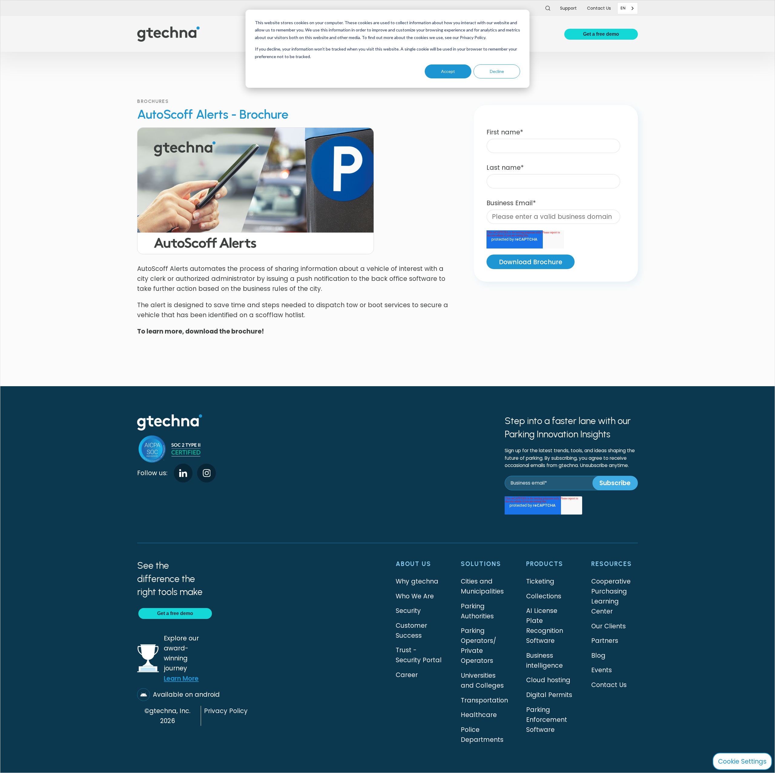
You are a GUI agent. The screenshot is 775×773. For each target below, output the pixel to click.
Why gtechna (417, 581)
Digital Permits (549, 694)
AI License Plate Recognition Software (544, 625)
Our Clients (608, 626)
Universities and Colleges (482, 680)
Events (601, 670)
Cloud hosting (548, 680)
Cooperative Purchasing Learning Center (611, 596)
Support (568, 8)
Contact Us (609, 684)
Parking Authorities (477, 611)
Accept (448, 71)
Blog (598, 655)
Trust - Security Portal (419, 655)
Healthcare (479, 714)
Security (408, 610)
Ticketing (540, 581)
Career (407, 674)
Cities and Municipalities (482, 586)
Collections (543, 596)
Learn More (181, 678)
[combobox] (627, 8)
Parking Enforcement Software (546, 719)
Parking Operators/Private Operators (478, 645)
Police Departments (482, 734)
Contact (599, 8)
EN (623, 8)
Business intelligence (544, 660)
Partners (604, 640)
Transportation (484, 700)
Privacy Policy (226, 710)
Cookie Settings (742, 761)
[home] (168, 34)
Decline (497, 71)
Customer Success (411, 630)
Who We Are (415, 596)
